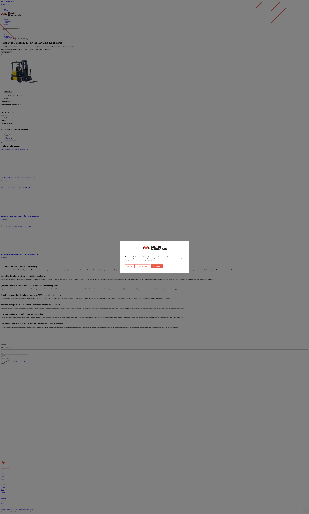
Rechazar (129, 266)
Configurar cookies (142, 266)
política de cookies (152, 260)
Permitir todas (156, 266)
